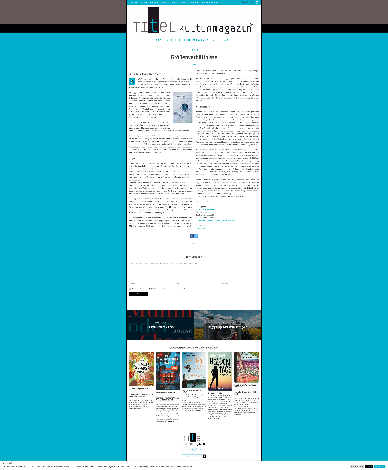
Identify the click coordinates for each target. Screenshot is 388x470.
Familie (194, 243)
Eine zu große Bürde (215, 393)
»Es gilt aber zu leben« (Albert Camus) (191, 391)
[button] (204, 456)
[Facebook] (243, 2)
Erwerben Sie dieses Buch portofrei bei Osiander (216, 220)
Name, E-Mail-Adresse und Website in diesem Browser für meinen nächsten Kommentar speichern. (166, 289)
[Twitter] (246, 2)
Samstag (184, 3)
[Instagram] (250, 2)
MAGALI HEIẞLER (204, 201)
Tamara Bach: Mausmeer (205, 209)
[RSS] (253, 2)
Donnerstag (164, 3)
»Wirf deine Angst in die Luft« (139, 389)
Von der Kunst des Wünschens (165, 392)
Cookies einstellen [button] (357, 466)
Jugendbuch (194, 50)
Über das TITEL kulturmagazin (210, 3)
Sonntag (194, 3)
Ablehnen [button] (369, 466)
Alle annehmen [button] (379, 466)
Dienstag (143, 3)
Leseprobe (201, 228)
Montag (133, 3)
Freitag (174, 3)
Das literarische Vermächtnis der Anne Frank (245, 386)
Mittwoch (153, 3)
